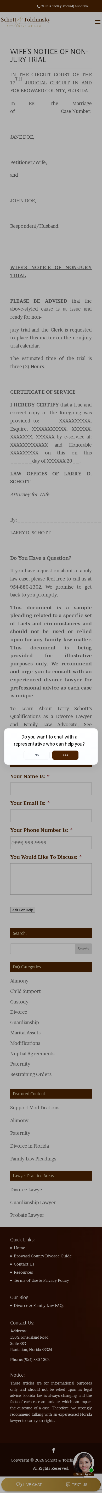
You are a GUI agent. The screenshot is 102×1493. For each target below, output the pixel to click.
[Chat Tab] (51, 746)
